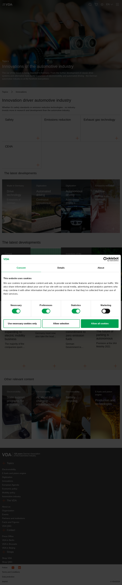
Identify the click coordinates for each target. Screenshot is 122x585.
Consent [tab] (21, 267)
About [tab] (101, 267)
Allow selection (61, 323)
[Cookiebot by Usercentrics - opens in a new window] (106, 259)
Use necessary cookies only (22, 323)
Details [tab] (61, 267)
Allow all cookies (100, 323)
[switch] (46, 311)
